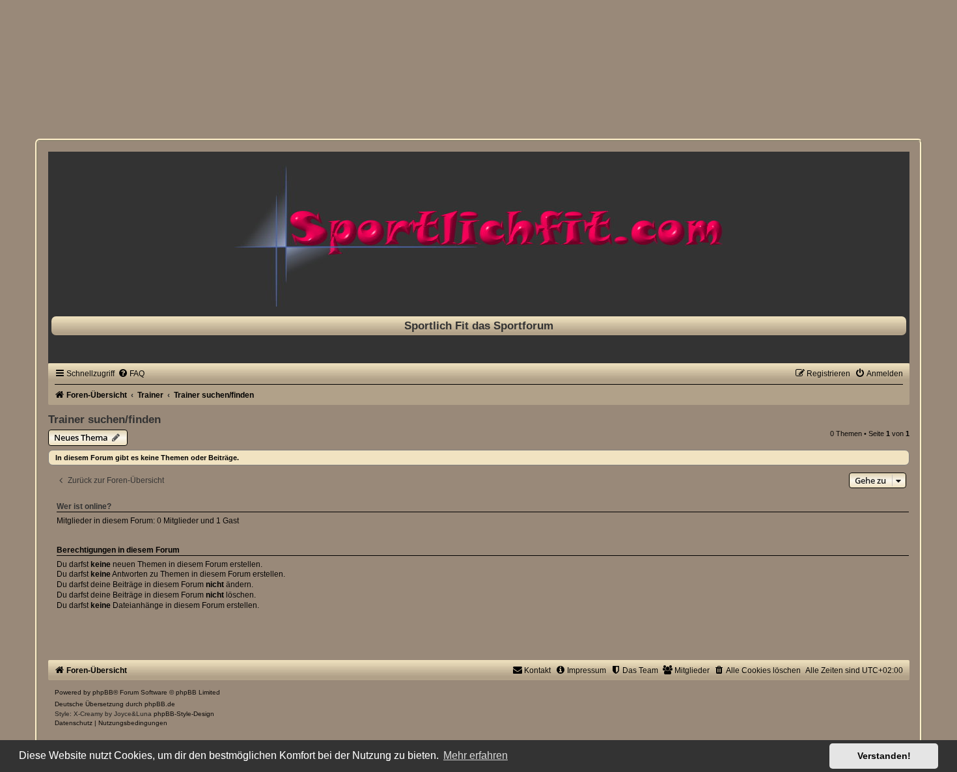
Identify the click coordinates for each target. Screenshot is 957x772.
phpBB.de (160, 704)
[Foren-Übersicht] (478, 231)
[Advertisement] (39, 72)
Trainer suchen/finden (104, 419)
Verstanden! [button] (884, 756)
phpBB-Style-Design (184, 713)
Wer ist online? (84, 506)
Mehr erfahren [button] (475, 755)
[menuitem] (131, 373)
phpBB (102, 692)
